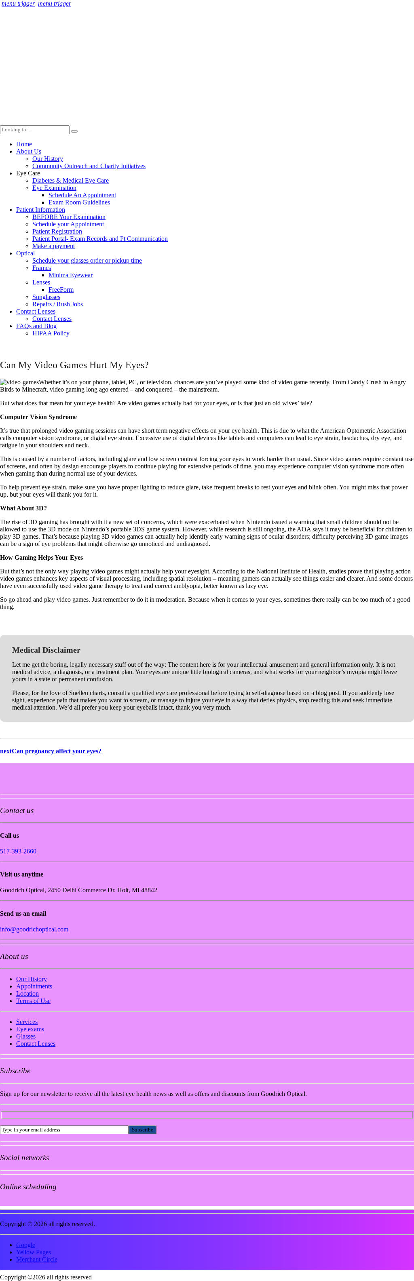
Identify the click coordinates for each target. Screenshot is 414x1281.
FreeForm (61, 289)
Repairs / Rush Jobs (57, 304)
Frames (41, 267)
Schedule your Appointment (68, 224)
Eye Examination (54, 187)
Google (25, 1244)
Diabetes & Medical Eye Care (70, 180)
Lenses (41, 282)
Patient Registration (57, 231)
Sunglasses (46, 296)
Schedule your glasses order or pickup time (87, 260)
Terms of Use (33, 1000)
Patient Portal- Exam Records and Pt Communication (100, 238)
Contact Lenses (35, 311)
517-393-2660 (18, 851)
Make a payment (53, 245)
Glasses (26, 1036)
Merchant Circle (36, 1259)
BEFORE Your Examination (69, 216)
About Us (28, 151)
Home (24, 144)
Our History (47, 158)
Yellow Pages (33, 1252)
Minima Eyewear (71, 275)
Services (27, 1021)
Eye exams (30, 1029)
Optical (25, 253)
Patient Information (40, 209)
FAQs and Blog (36, 325)
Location (27, 993)
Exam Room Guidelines (79, 202)
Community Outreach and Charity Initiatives (89, 165)
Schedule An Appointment (82, 195)
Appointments (34, 986)
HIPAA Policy (51, 333)
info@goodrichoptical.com (34, 929)
